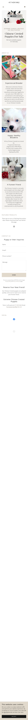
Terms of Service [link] (16, 281)
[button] (3, 6)
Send (14, 275)
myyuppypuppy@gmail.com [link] (14, 307)
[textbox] (14, 244)
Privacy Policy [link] (8, 281)
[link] (14, 319)
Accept (14, 716)
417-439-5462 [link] (14, 2)
